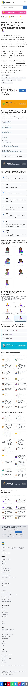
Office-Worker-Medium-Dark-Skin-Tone (7, 389)
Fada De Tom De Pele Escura (7, 475)
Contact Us (4, 663)
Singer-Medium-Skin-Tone (7, 378)
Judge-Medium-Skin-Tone (7, 407)
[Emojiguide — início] (3, 543)
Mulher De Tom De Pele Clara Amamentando (20, 507)
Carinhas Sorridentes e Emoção (9, 594)
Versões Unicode (6, 636)
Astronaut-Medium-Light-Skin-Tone (20, 401)
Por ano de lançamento (7, 634)
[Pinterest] (9, 553)
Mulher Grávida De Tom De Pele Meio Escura (7, 518)
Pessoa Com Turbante (6, 394)
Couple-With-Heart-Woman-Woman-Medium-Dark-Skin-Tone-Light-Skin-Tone (7, 418)
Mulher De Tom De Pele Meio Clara (20, 518)
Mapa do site (4, 674)
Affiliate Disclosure (6, 658)
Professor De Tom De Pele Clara (19, 360)
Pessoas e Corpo (15, 16)
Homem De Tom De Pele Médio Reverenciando (7, 470)
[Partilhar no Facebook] (1, 684)
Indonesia (13, 536)
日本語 (16, 534)
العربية (4, 536)
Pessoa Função (4, 17)
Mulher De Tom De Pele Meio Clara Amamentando (7, 501)
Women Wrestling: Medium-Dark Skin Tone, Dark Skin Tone (7, 442)
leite (3, 80)
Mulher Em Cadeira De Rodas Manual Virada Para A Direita (20, 426)
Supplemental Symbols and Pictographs (12, 156)
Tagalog (20, 536)
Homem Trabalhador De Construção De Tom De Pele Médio (20, 366)
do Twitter (4, 616)
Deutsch (16, 529)
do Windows (5, 614)
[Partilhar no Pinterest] (8, 684)
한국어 (21, 534)
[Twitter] (6, 553)
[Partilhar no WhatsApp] (12, 684)
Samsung (4, 619)
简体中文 (11, 534)
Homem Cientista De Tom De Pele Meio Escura (6, 373)
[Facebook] (3, 553)
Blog (3, 641)
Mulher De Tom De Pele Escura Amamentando (7, 507)
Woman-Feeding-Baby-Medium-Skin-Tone (20, 395)
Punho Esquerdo (19, 433)
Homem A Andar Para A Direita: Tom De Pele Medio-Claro (7, 434)
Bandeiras (4, 561)
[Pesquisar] (25, 7)
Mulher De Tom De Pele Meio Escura (7, 512)
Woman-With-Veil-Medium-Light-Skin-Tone (7, 360)
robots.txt (10, 674)
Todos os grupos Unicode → (8, 577)
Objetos (4, 563)
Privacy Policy (5, 656)
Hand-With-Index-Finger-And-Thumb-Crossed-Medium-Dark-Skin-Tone (20, 442)
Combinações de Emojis (8, 629)
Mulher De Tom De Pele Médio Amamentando (20, 501)
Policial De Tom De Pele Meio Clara (20, 372)
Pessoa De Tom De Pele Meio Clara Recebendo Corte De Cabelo (7, 427)
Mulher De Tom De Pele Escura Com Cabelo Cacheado (20, 457)
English (4, 529)
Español (10, 529)
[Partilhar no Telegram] (16, 684)
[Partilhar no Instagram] (19, 684)
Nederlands (11, 532)
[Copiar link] (22, 684)
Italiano (4, 532)
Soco (4, 455)
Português (18, 532)
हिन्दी (8, 536)
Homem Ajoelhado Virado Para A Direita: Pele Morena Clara (20, 418)
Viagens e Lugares (6, 568)
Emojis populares (6, 638)
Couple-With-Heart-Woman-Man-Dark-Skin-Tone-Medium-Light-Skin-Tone (20, 464)
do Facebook (5, 612)
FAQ (3, 645)
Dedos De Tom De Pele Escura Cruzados (20, 449)
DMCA (3, 660)
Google (3, 610)
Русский (4, 534)
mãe (8, 80)
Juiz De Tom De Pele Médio (20, 407)
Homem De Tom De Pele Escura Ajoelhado (20, 470)
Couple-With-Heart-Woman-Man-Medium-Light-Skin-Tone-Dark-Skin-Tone (7, 450)
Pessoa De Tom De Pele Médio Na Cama (7, 462)
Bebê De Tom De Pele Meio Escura (20, 512)
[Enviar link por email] (26, 684)
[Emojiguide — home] (8, 2)
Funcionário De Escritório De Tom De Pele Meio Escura (7, 402)
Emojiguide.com (5, 16)
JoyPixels (4, 621)
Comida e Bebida (6, 575)
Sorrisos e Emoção (6, 570)
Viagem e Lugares (6, 592)
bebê (23, 77)
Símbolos (4, 566)
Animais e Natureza (6, 572)
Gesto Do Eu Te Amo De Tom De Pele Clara (20, 475)
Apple (3, 607)
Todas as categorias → (7, 601)
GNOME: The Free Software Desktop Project (12, 665)
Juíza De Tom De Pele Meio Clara (20, 379)
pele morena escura (7, 82)
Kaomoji (4, 643)
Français (22, 529)
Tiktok (3, 623)
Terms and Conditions (7, 654)
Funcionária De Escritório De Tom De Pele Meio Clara (7, 366)
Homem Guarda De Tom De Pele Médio (20, 389)
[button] (14, 122)
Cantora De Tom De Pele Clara (20, 384)
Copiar (22, 90)
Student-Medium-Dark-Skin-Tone (7, 384)
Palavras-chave (5, 632)
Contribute (4, 651)
